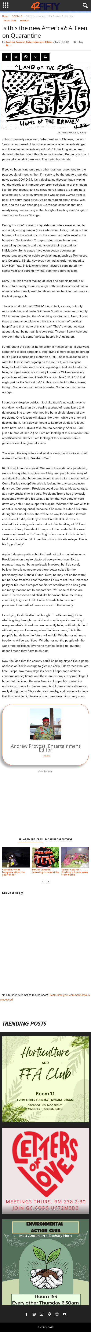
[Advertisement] (45, 801)
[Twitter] (16, 57)
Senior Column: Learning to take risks (45, 871)
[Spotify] (49, 1314)
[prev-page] (43, 882)
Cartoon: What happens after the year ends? (13, 872)
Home (5, 16)
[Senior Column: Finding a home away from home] (75, 857)
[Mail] (41, 1314)
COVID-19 (17, 16)
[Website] (57, 1314)
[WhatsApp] (26, 57)
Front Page (10, 20)
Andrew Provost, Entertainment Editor (29, 42)
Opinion (24, 20)
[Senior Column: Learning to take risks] (45, 857)
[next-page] (48, 882)
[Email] (35, 57)
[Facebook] (6, 57)
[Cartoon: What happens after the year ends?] (16, 857)
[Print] (45, 57)
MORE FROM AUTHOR (59, 839)
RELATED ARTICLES (30, 839)
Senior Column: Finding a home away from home (74, 872)
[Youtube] (64, 1314)
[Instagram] (34, 1314)
